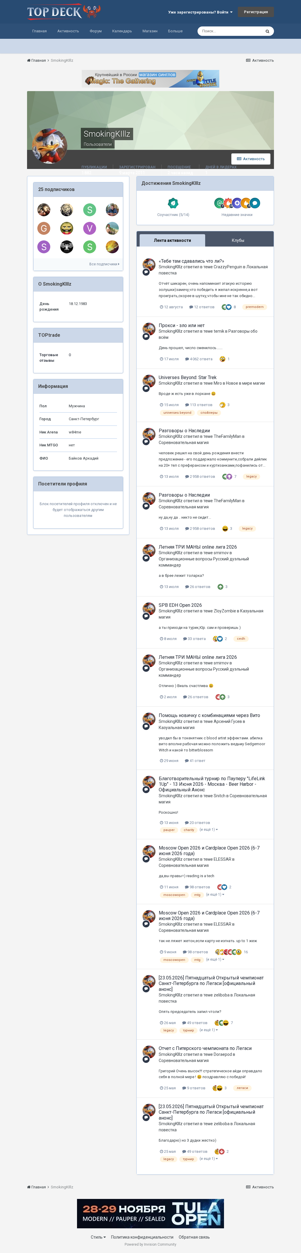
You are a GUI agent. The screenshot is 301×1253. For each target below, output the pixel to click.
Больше (175, 31)
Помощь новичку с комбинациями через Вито (209, 715)
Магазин (150, 31)
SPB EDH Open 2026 (180, 605)
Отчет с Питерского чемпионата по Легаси (205, 1048)
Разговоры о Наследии (184, 430)
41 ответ (197, 760)
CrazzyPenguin (228, 266)
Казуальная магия (177, 727)
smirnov (221, 552)
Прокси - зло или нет (182, 325)
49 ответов (197, 1023)
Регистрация (256, 12)
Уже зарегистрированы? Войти (199, 12)
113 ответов (201, 405)
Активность (68, 31)
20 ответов (199, 822)
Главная (39, 31)
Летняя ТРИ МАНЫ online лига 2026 (198, 547)
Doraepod (223, 1054)
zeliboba (222, 995)
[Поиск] (267, 31)
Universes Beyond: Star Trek (188, 377)
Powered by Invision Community (150, 1244)
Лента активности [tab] (172, 240)
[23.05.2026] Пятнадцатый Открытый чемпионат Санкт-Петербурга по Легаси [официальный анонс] (211, 983)
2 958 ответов (202, 476)
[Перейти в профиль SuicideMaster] (89, 246)
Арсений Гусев (228, 721)
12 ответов (204, 307)
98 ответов (199, 887)
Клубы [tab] (238, 240)
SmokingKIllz (171, 266)
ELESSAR (222, 859)
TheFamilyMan (227, 436)
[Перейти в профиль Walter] (43, 209)
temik (219, 331)
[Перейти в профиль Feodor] (112, 246)
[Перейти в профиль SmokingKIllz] (149, 264)
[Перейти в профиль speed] (89, 209)
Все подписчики (103, 264)
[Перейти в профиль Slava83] (43, 246)
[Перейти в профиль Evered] (66, 209)
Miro (218, 383)
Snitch (219, 795)
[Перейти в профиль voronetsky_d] (89, 228)
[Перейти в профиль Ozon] (112, 209)
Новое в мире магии (245, 383)
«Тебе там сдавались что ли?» (191, 261)
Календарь (122, 31)
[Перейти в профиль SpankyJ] (66, 228)
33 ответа (196, 638)
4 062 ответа (201, 359)
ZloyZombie (225, 611)
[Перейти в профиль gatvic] (43, 228)
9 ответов (195, 1088)
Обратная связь (194, 1237)
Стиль (97, 1237)
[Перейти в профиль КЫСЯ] (112, 228)
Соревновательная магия (184, 442)
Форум (96, 31)
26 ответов (199, 586)
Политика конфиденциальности (142, 1237)
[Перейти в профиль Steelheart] (66, 246)
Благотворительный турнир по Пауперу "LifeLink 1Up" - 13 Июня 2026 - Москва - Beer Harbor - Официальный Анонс (212, 784)
